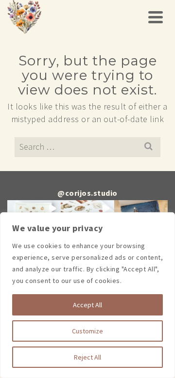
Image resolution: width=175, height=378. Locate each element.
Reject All (87, 357)
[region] (87, 295)
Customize (87, 331)
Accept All (87, 304)
